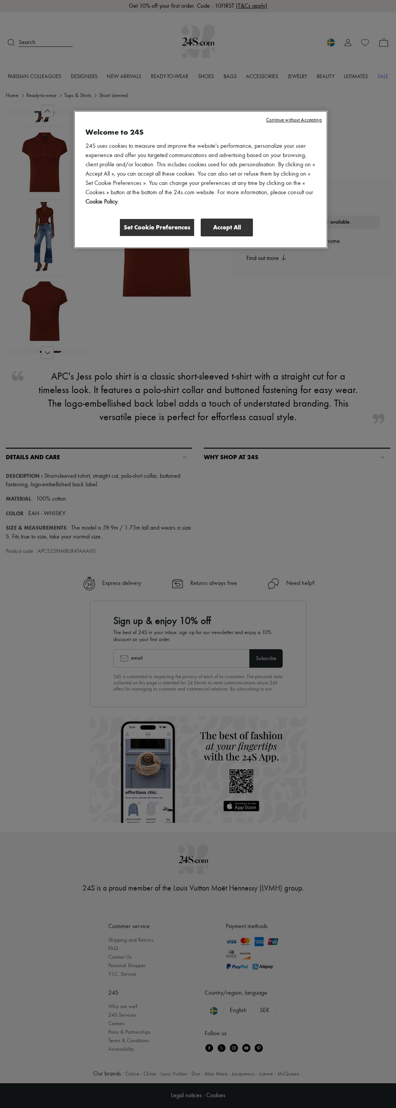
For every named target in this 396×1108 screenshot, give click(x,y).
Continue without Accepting (293, 120)
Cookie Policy (101, 202)
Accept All (227, 227)
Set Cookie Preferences (157, 227)
